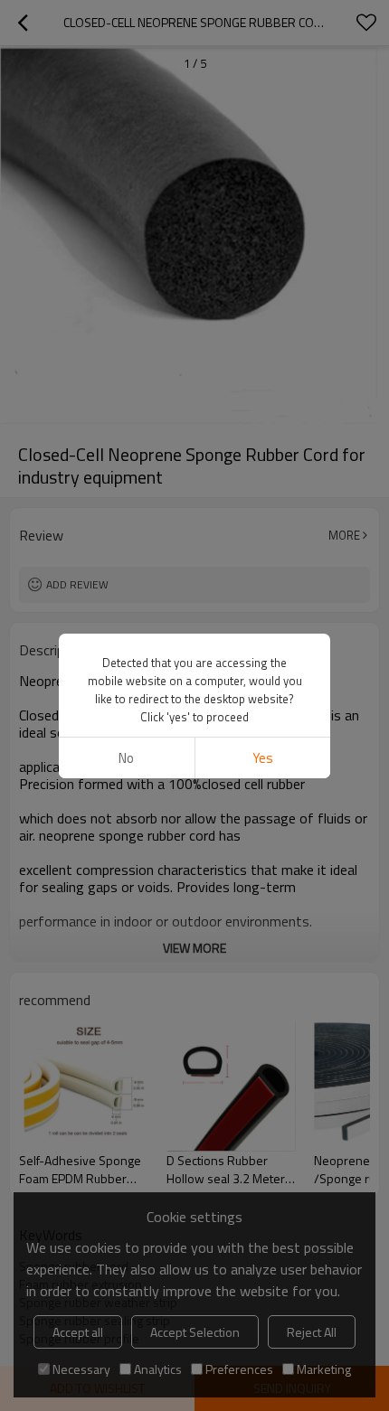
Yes (262, 758)
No (126, 758)
